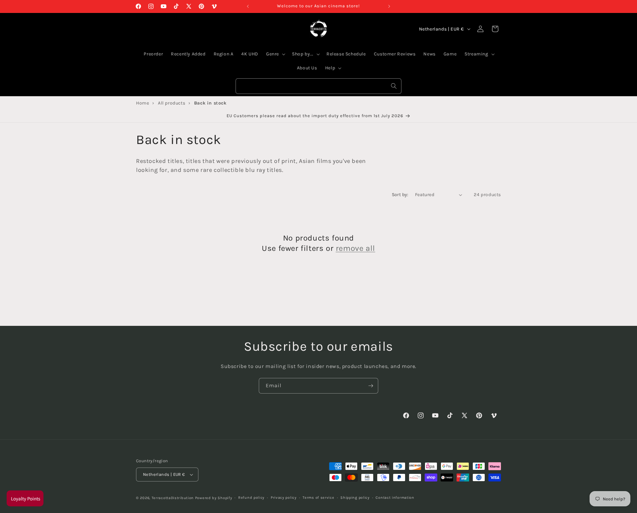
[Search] (394, 86)
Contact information (395, 497)
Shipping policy (355, 497)
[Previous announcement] (248, 6)
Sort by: (400, 194)
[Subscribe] (370, 386)
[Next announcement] (389, 6)
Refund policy (251, 497)
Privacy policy (284, 497)
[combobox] (318, 86)
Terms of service (318, 497)
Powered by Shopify (213, 498)
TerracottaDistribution (173, 498)
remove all (355, 248)
